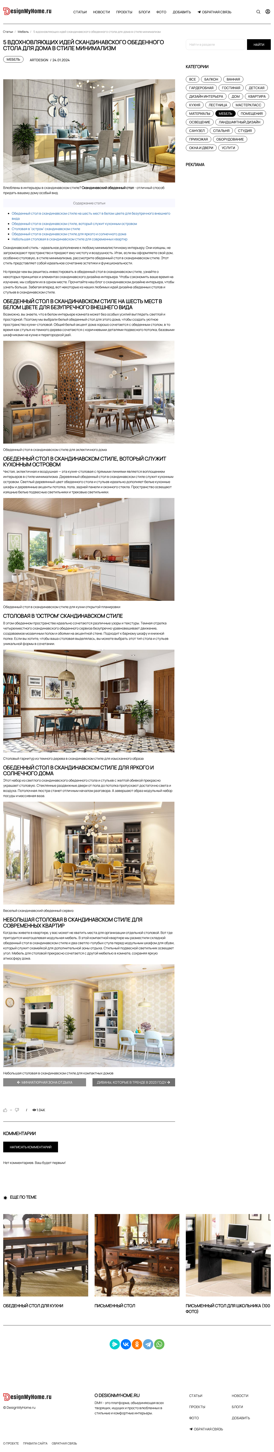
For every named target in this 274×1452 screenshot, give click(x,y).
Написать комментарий (30, 1147)
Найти (259, 44)
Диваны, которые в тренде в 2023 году (132, 1082)
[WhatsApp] (159, 1344)
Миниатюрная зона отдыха (46, 1082)
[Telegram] (148, 1344)
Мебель (13, 59)
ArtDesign (39, 60)
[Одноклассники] (137, 1344)
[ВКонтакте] (126, 1344)
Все (192, 79)
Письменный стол (115, 1305)
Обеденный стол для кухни (33, 1305)
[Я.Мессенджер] (115, 1344)
